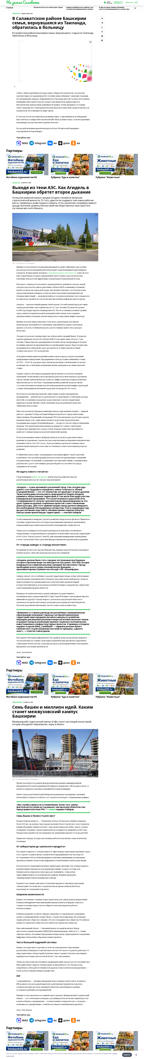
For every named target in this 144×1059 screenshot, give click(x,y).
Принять (127, 1055)
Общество (16, 13)
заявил (51, 809)
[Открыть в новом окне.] (22, 143)
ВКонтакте (129, 2)
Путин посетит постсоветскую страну (48, 7)
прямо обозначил (39, 477)
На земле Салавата (22, 2)
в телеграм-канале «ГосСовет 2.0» (62, 273)
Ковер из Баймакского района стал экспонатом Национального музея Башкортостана (79, 8)
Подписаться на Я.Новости (118, 2)
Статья (9, 8)
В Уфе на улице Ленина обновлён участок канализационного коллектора (114, 8)
